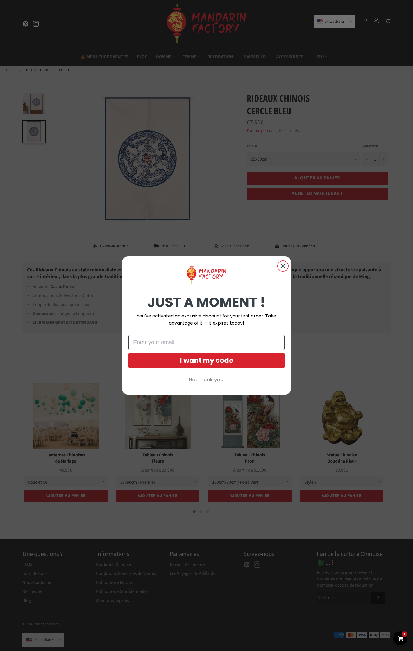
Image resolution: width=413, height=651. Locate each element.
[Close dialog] (283, 266)
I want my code (206, 360)
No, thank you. (206, 379)
